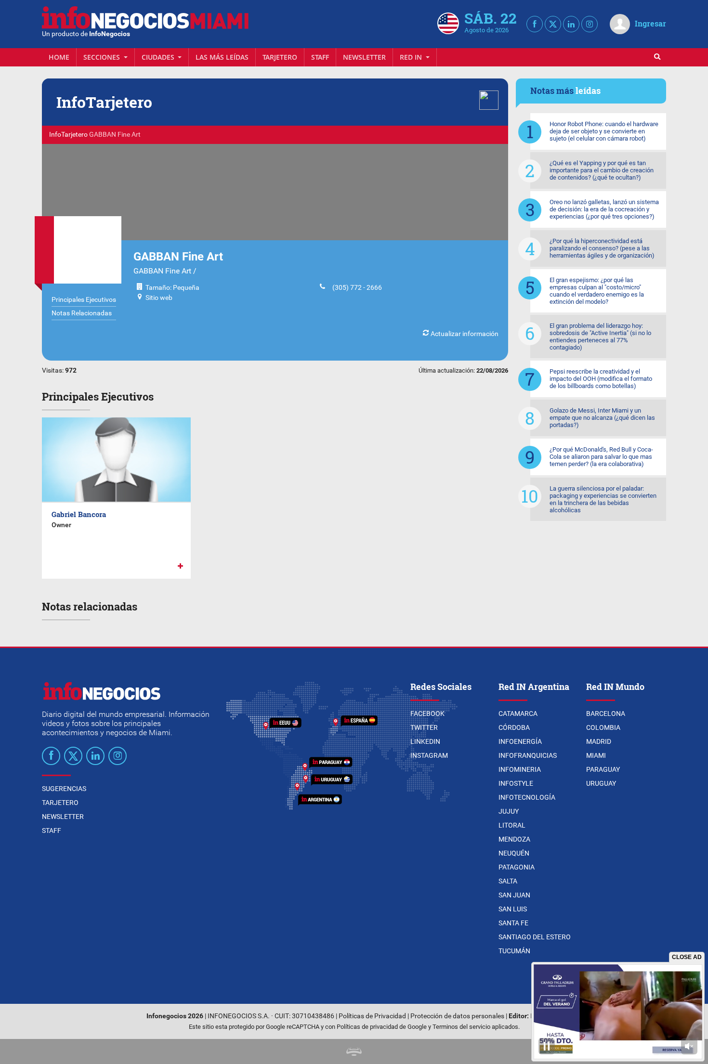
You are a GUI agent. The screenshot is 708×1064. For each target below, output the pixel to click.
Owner (61, 525)
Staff (320, 57)
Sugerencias (64, 788)
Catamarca (518, 713)
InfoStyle (515, 783)
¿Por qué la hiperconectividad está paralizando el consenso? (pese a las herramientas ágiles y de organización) (602, 248)
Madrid (598, 741)
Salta (507, 881)
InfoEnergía (520, 741)
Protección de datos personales (457, 1016)
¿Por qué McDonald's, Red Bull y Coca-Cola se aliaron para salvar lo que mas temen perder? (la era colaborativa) (601, 456)
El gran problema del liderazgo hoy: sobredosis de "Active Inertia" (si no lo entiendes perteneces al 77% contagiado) (600, 336)
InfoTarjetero (68, 134)
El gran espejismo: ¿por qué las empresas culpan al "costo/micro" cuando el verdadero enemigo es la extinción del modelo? (597, 290)
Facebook (427, 713)
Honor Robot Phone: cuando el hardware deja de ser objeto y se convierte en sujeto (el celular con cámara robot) (604, 131)
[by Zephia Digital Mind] (354, 1051)
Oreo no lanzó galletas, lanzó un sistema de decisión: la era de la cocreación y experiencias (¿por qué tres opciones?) (604, 209)
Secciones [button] (102, 57)
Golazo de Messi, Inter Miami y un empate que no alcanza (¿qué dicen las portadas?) (602, 417)
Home (59, 57)
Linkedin (425, 741)
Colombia (603, 727)
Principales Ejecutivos (84, 299)
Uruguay (601, 783)
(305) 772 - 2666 (355, 287)
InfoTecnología (526, 797)
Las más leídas (222, 57)
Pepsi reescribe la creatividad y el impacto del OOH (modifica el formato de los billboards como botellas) (601, 378)
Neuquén (513, 853)
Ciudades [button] (159, 57)
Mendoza (514, 839)
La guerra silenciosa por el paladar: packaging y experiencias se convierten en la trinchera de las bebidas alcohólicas (603, 499)
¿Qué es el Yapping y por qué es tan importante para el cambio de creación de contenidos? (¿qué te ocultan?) (602, 170)
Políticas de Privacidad (372, 1016)
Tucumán (514, 951)
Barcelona (605, 713)
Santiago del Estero (534, 937)
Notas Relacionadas (82, 313)
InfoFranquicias (527, 755)
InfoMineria (519, 769)
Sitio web (158, 297)
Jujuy (508, 811)
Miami (596, 755)
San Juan (514, 895)
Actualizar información (463, 333)
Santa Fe (513, 923)
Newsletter (364, 57)
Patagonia (516, 867)
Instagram (429, 755)
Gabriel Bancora (79, 514)
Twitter (424, 727)
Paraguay (603, 769)
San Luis (512, 909)
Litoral (511, 825)
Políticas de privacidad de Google (382, 1026)
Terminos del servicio (461, 1026)
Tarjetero (279, 57)
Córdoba (514, 727)
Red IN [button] (412, 57)
